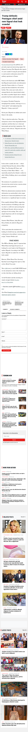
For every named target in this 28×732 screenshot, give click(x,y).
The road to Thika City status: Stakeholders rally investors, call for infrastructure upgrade (9, 392)
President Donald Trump (8, 61)
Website (3, 340)
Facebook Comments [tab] (15, 309)
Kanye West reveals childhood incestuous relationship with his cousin (7, 303)
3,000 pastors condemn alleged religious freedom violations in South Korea (13, 611)
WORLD (7, 559)
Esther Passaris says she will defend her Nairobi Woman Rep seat (9, 408)
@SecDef (16, 280)
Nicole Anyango (5, 47)
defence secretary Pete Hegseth (10, 59)
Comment (4, 319)
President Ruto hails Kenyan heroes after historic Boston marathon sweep (19, 303)
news (21, 59)
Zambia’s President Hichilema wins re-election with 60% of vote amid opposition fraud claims (14, 587)
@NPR (6, 268)
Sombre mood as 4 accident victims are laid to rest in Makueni (9, 382)
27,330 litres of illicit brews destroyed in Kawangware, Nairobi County (8, 400)
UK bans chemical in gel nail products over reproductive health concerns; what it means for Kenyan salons (14, 564)
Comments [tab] (5, 309)
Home (2, 7)
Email (3, 336)
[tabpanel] (14, 332)
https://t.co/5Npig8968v (7, 282)
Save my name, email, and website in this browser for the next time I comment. (14, 347)
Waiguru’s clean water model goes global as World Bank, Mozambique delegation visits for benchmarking (9, 425)
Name (3, 332)
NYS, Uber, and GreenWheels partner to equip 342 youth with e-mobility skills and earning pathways (15, 150)
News (6, 7)
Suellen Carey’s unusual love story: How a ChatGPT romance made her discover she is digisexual (14, 539)
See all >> (23, 516)
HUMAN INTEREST (5, 673)
